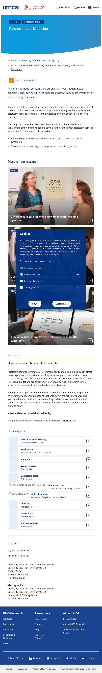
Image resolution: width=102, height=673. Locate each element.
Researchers (41, 619)
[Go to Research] (11, 7)
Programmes (9, 624)
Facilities (7, 643)
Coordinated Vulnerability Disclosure (78, 669)
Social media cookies (33, 281)
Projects (39, 629)
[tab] (77, 268)
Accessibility (38, 669)
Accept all (61, 303)
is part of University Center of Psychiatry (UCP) (35, 60)
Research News (70, 619)
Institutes (7, 619)
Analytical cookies (32, 274)
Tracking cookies (31, 287)
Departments (9, 629)
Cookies (52, 669)
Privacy (9, 669)
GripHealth (67, 420)
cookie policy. (44, 261)
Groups (38, 624)
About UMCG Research (74, 624)
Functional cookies (32, 268)
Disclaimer (23, 669)
